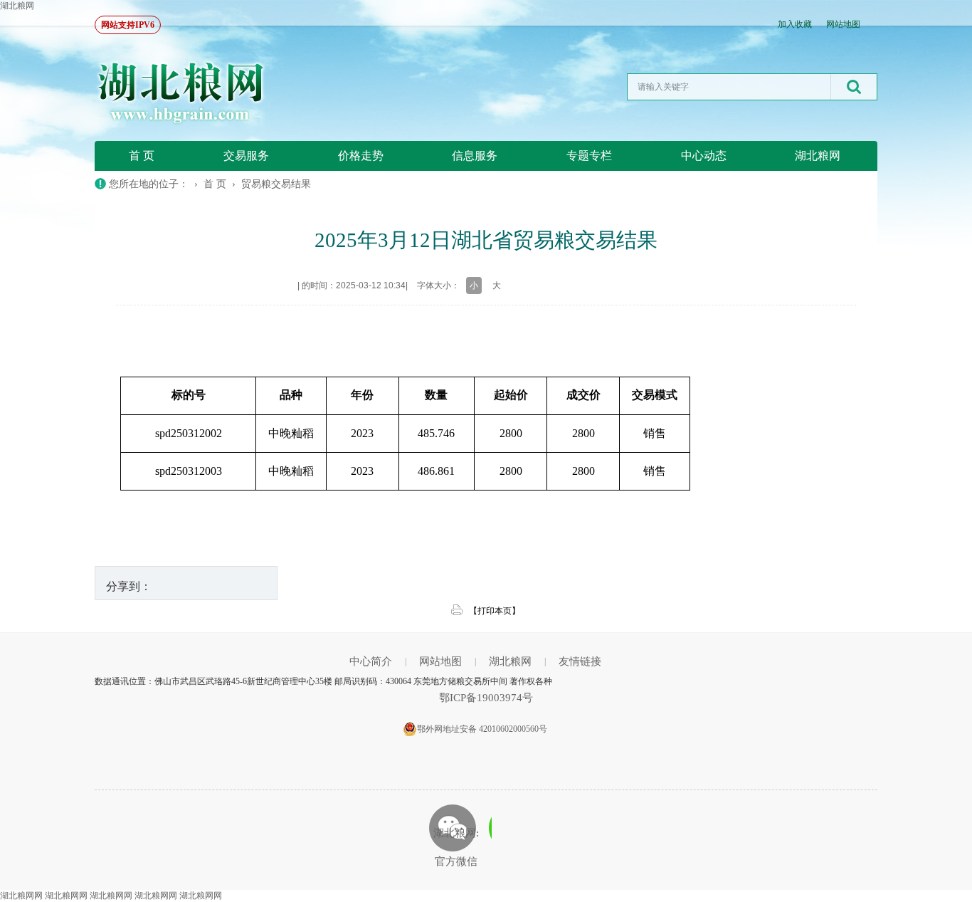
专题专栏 (589, 156)
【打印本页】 (494, 611)
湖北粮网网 (21, 896)
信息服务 (474, 156)
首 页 (141, 156)
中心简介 (370, 661)
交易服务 (246, 156)
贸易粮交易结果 (276, 184)
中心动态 (704, 156)
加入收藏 (795, 24)
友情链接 (580, 661)
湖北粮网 (17, 6)
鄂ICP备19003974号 (486, 697)
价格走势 (361, 156)
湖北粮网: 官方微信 (456, 847)
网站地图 (843, 24)
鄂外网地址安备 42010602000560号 (482, 729)
